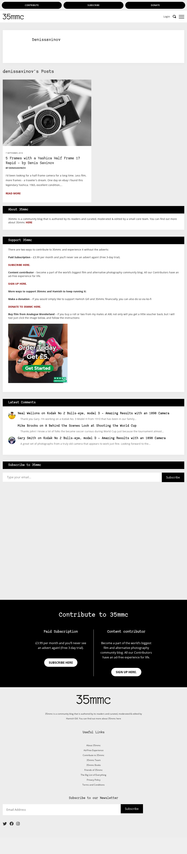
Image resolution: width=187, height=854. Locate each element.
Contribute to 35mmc (93, 755)
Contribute (32, 5)
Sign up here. (17, 283)
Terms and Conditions (93, 784)
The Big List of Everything (93, 774)
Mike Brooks (28, 425)
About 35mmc (93, 745)
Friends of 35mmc (93, 770)
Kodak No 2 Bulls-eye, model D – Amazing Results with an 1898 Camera (108, 413)
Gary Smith (27, 438)
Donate (155, 5)
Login (166, 16)
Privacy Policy (93, 779)
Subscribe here (61, 663)
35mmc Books (93, 765)
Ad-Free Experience (94, 750)
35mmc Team (94, 760)
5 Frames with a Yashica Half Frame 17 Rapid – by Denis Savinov (43, 161)
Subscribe (93, 5)
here (29, 222)
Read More (13, 193)
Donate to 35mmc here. (24, 306)
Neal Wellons (29, 413)
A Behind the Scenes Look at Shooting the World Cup (90, 425)
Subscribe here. (19, 265)
